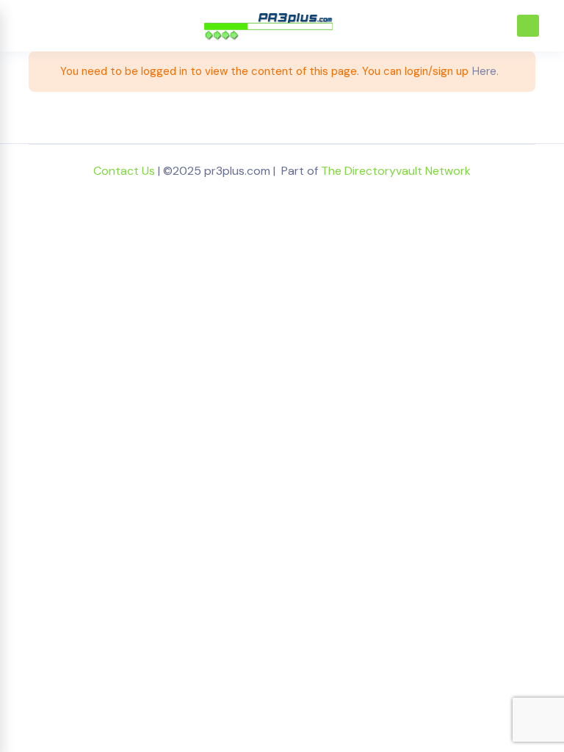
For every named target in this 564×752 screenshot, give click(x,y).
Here (484, 71)
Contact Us (124, 170)
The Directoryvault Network (396, 170)
